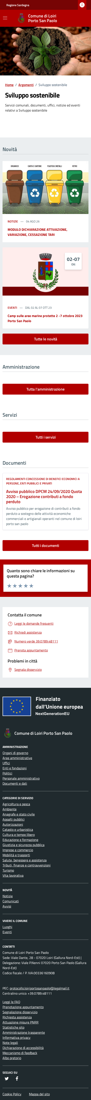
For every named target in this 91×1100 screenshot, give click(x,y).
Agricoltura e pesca (16, 804)
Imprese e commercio (18, 849)
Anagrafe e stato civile (19, 814)
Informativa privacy (16, 1037)
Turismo (8, 870)
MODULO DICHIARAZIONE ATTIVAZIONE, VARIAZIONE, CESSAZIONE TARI (37, 232)
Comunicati (11, 901)
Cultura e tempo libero (19, 834)
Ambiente (10, 809)
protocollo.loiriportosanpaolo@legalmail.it (39, 988)
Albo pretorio (12, 1057)
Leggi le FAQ (11, 1001)
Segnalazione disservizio (20, 1012)
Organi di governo (15, 752)
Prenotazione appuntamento (23, 1006)
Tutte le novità (45, 339)
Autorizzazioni (13, 824)
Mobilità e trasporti (16, 855)
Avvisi (7, 906)
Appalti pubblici (14, 819)
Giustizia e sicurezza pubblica (23, 844)
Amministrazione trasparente (24, 1032)
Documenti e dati (15, 783)
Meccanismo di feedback (20, 1052)
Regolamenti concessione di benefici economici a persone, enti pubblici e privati (43, 481)
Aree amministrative (17, 757)
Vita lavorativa (13, 875)
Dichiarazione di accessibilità (23, 1047)
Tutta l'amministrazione (45, 389)
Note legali (10, 1042)
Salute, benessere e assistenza (25, 860)
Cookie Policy (12, 1094)
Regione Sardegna (17, 5)
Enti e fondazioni (15, 768)
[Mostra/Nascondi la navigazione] (5, 17)
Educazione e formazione (20, 839)
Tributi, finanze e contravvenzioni (27, 865)
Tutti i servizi (46, 437)
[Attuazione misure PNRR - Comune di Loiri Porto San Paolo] (45, 708)
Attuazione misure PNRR (21, 1022)
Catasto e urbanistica (18, 829)
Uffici (6, 763)
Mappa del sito (39, 1094)
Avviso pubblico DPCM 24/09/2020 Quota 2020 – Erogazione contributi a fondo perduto (44, 496)
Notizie (13, 221)
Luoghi (7, 926)
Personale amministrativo (21, 778)
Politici (7, 773)
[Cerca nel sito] (79, 18)
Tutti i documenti (45, 545)
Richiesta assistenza (17, 1017)
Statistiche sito (13, 1027)
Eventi (13, 307)
